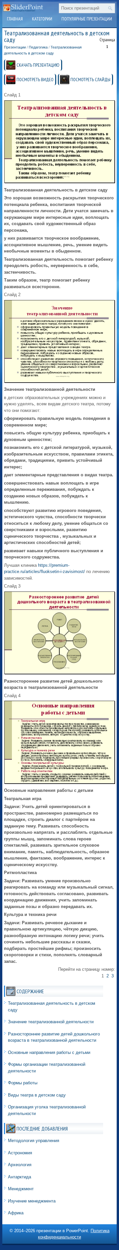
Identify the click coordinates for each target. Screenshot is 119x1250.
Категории (42, 19)
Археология (19, 1164)
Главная (15, 19)
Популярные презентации (86, 19)
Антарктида (19, 1176)
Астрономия (20, 1152)
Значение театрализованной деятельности (51, 1021)
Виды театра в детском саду (37, 1095)
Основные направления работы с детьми (49, 1052)
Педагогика (38, 47)
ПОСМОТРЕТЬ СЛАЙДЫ (90, 80)
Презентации (15, 47)
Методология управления (33, 1140)
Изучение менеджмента (32, 1201)
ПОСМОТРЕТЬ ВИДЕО (35, 79)
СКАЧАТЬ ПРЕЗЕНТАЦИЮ (38, 65)
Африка (15, 1212)
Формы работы (22, 1082)
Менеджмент (21, 1188)
